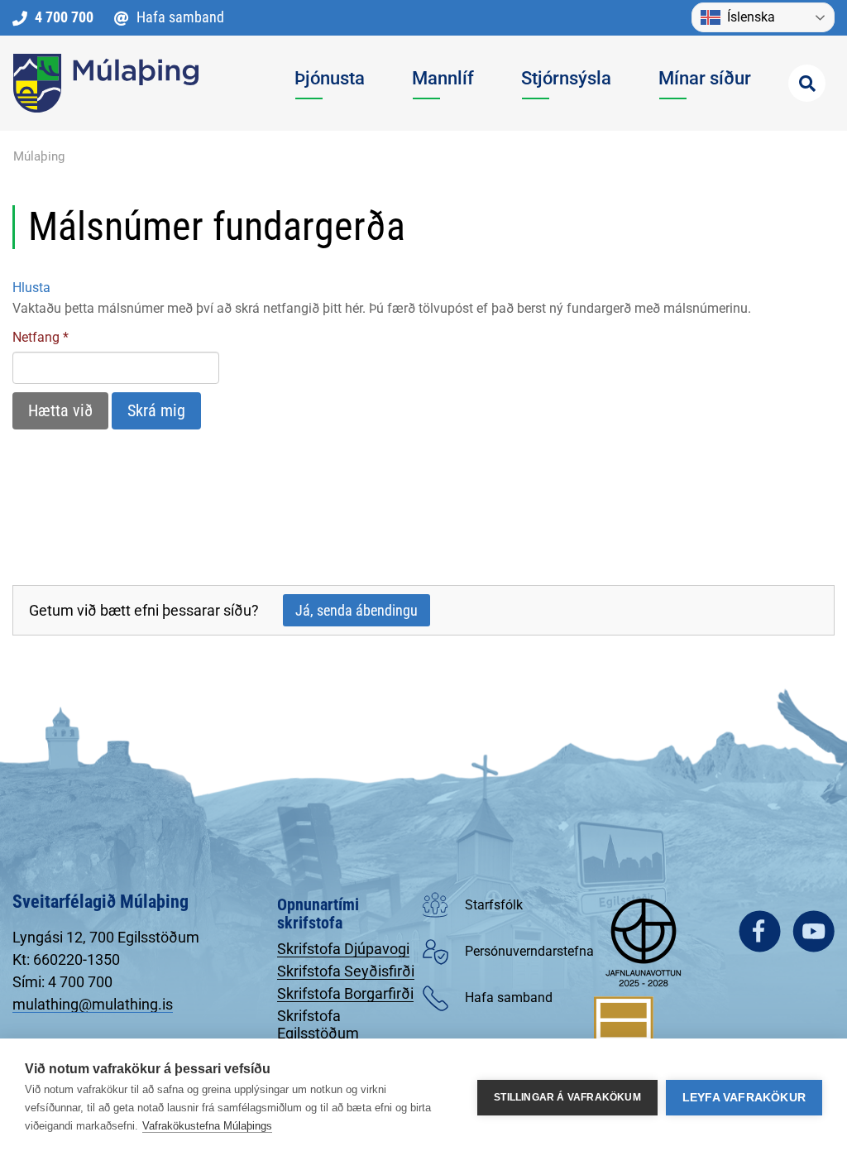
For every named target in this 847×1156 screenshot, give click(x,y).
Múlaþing (39, 156)
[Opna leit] (806, 83)
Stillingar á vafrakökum (567, 1097)
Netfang (36, 337)
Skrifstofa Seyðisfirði (345, 971)
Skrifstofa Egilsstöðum (318, 1024)
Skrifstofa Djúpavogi (343, 948)
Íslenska (751, 17)
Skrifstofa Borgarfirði (345, 993)
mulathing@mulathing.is (92, 1004)
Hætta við (60, 410)
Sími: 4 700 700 (62, 982)
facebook (760, 931)
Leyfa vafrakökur (744, 1097)
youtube (813, 931)
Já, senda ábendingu (356, 610)
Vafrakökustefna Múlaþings (207, 1126)
